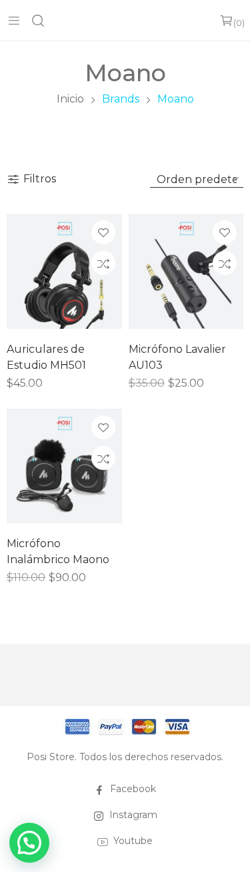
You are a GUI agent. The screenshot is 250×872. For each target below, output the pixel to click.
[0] (226, 20)
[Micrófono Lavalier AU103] (186, 271)
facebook (133, 789)
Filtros (39, 178)
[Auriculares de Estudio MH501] (64, 271)
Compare (103, 263)
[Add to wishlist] (103, 232)
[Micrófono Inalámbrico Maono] (64, 466)
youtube (133, 841)
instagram (133, 815)
